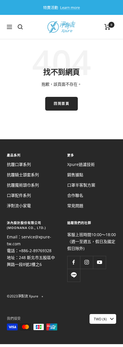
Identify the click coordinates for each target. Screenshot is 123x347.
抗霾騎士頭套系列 (23, 174)
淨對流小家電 (19, 205)
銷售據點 (75, 174)
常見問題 (75, 205)
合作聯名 (75, 195)
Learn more (70, 7)
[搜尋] (20, 27)
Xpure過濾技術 (81, 164)
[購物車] (107, 27)
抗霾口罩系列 (19, 164)
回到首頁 (61, 103)
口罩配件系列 (19, 195)
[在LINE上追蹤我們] (73, 275)
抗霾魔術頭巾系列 (23, 185)
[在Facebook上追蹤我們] (73, 262)
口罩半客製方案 (81, 185)
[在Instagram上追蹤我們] (86, 262)
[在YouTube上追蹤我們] (99, 262)
